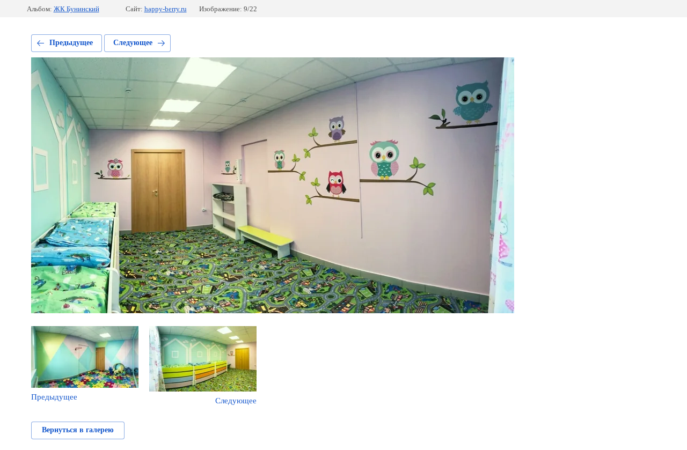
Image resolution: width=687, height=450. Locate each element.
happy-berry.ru (165, 9)
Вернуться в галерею (78, 430)
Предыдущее (71, 43)
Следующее (132, 43)
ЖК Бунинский (76, 9)
